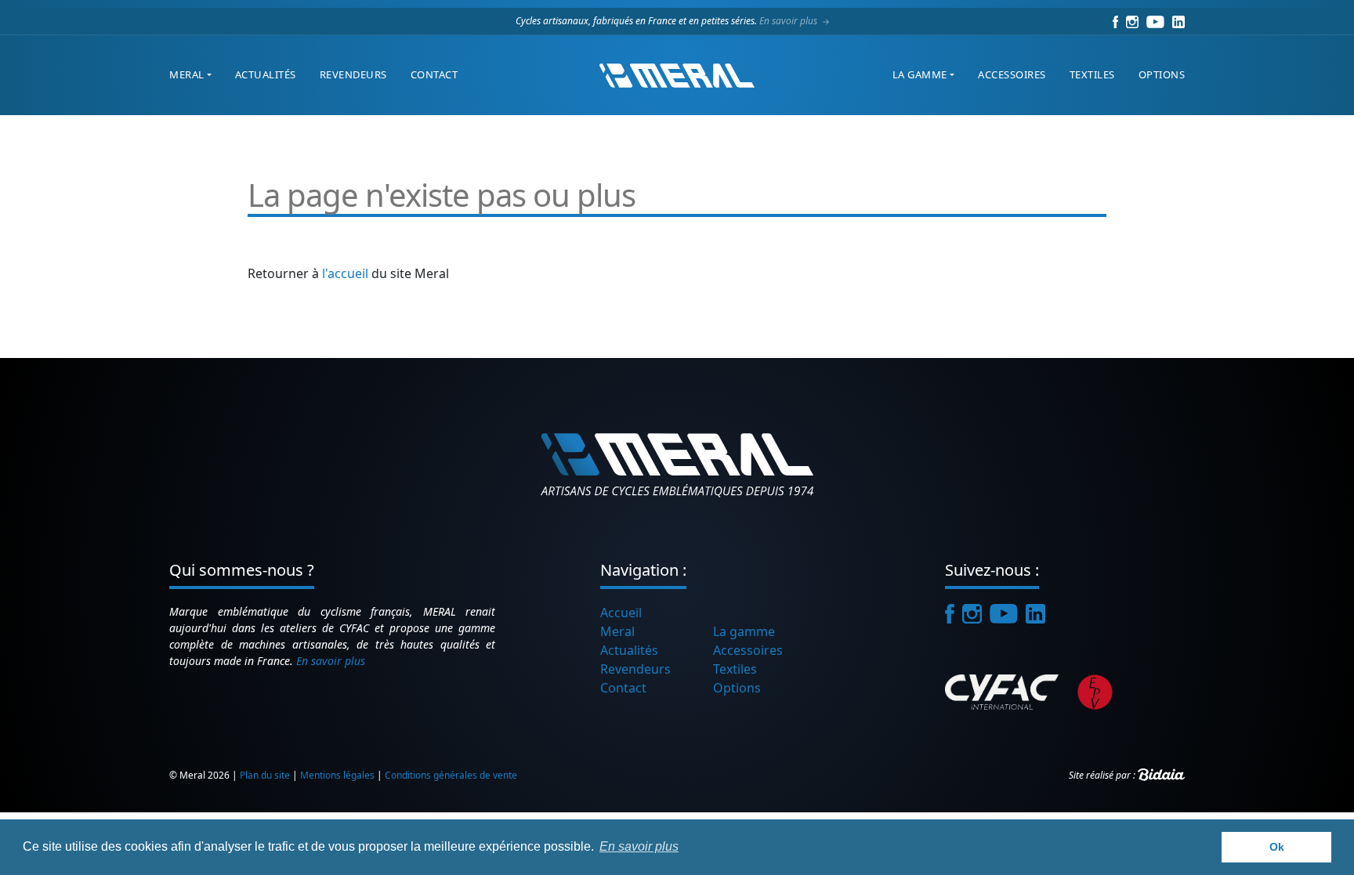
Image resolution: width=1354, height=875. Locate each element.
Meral (187, 74)
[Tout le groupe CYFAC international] (1005, 691)
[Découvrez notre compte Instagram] (1132, 20)
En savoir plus (789, 20)
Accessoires (1012, 74)
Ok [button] (1276, 847)
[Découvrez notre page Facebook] (1116, 20)
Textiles (1092, 74)
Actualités (265, 74)
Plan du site (265, 775)
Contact (434, 74)
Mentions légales (337, 775)
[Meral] (677, 75)
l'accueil (345, 273)
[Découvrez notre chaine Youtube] (1155, 20)
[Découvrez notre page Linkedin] (1178, 20)
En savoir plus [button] (639, 846)
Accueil (621, 612)
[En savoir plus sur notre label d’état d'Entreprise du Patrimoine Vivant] (1095, 691)
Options (1162, 74)
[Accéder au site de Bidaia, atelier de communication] (1161, 775)
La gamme (919, 74)
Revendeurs (353, 74)
